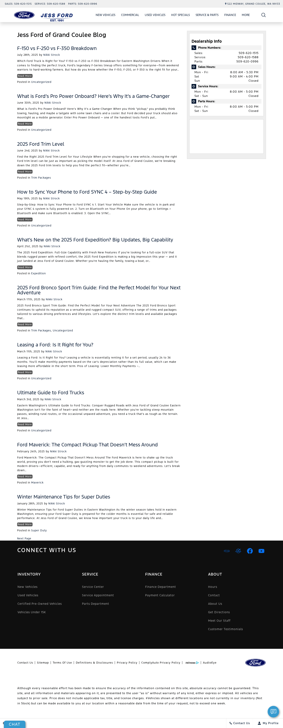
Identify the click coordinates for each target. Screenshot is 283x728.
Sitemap (43, 662)
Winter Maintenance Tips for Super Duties (63, 497)
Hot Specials (180, 15)
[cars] (227, 551)
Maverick (37, 482)
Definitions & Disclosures (94, 662)
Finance (230, 15)
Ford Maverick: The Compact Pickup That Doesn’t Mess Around (87, 445)
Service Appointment (98, 595)
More (246, 15)
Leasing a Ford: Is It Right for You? (55, 345)
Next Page (24, 538)
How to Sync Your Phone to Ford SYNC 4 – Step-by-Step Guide (87, 192)
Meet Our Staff (219, 620)
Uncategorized (41, 82)
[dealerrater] (238, 551)
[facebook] (250, 551)
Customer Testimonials (225, 629)
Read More (25, 75)
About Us (215, 604)
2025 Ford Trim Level (40, 144)
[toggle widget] (273, 711)
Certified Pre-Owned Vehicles (40, 604)
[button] (263, 15)
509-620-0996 (247, 61)
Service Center (93, 587)
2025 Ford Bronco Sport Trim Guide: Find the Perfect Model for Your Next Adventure (99, 290)
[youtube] (261, 551)
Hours (212, 587)
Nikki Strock (51, 55)
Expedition (38, 273)
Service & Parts (207, 15)
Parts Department (95, 604)
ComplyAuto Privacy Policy (160, 662)
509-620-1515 (249, 53)
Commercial (130, 15)
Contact (214, 595)
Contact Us (25, 662)
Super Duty (39, 530)
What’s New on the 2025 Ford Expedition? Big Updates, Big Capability (95, 240)
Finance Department (160, 587)
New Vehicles (105, 15)
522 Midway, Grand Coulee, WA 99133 (253, 3)
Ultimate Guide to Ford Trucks (50, 392)
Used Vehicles (155, 15)
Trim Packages (41, 177)
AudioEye (210, 662)
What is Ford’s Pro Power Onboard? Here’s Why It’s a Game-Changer (93, 96)
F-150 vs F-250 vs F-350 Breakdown (57, 48)
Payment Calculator (160, 595)
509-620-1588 (248, 57)
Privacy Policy (127, 662)
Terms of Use (62, 662)
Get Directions (219, 612)
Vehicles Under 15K (32, 612)
